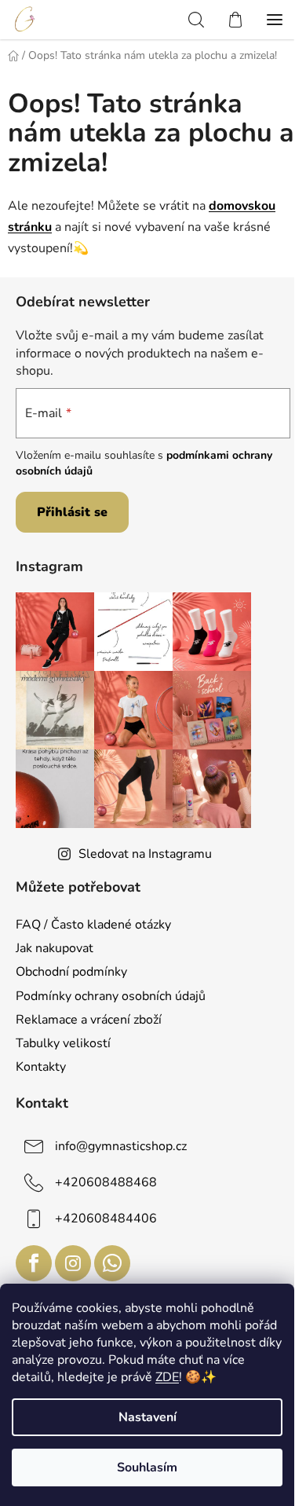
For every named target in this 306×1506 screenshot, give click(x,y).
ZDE (167, 1377)
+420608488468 (106, 1182)
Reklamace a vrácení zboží (89, 1019)
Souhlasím (147, 1467)
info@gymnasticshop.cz (121, 1146)
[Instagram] (73, 1263)
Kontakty (41, 1066)
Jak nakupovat (54, 948)
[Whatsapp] (112, 1263)
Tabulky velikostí (63, 1043)
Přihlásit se (72, 512)
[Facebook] (34, 1263)
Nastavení (147, 1417)
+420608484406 (106, 1218)
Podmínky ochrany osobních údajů (111, 996)
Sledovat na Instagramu (145, 854)
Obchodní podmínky (71, 971)
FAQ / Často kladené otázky (93, 924)
